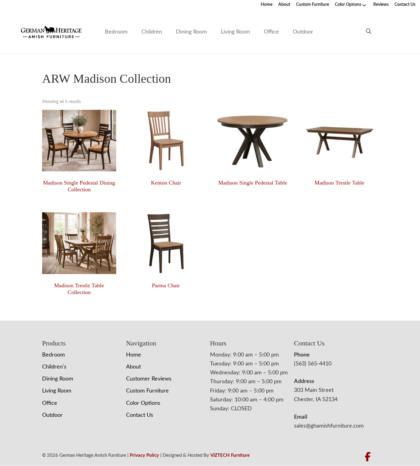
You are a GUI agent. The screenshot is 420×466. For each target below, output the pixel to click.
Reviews (381, 4)
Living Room (235, 32)
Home (266, 4)
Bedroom (116, 32)
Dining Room (191, 32)
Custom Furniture (312, 4)
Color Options (348, 4)
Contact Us (404, 4)
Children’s (54, 367)
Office (271, 32)
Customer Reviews (149, 379)
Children (151, 32)
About (284, 4)
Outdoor (303, 32)
